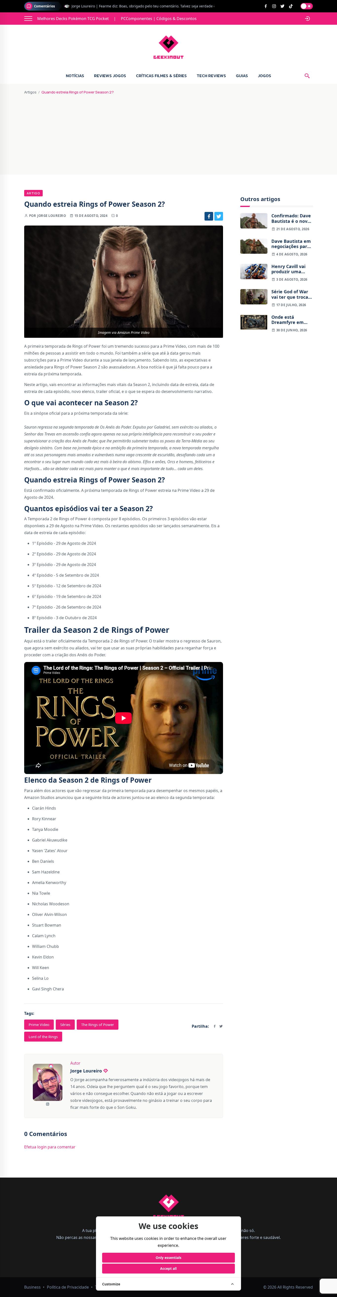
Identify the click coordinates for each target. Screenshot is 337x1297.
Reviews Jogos (110, 75)
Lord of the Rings (43, 1036)
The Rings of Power (97, 1024)
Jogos (264, 75)
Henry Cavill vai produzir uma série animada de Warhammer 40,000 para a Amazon (290, 269)
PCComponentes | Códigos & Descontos (159, 18)
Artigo (33, 193)
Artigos (30, 92)
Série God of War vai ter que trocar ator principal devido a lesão (290, 294)
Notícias (75, 75)
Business (32, 1287)
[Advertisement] (168, 132)
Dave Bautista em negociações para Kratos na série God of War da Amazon (291, 244)
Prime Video (39, 1024)
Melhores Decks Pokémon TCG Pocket (73, 18)
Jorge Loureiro (51, 215)
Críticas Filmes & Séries (161, 75)
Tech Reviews (211, 75)
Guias (242, 75)
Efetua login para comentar (49, 1147)
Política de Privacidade (68, 1287)
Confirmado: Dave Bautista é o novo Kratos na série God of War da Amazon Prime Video (291, 218)
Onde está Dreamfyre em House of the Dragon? (287, 320)
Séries (65, 1024)
